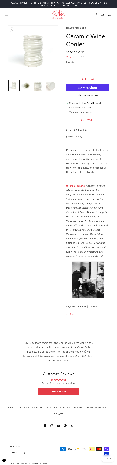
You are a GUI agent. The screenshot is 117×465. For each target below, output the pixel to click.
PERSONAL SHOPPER (71, 407)
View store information (81, 112)
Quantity (70, 62)
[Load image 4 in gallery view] (51, 85)
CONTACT (24, 407)
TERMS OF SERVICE (96, 407)
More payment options (88, 95)
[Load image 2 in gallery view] (26, 85)
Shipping (70, 57)
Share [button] (72, 314)
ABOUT (12, 407)
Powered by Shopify (40, 463)
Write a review (58, 391)
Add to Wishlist (87, 120)
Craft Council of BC (23, 463)
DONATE (58, 414)
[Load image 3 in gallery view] (39, 85)
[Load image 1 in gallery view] (14, 85)
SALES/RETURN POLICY (44, 407)
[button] (6, 14)
